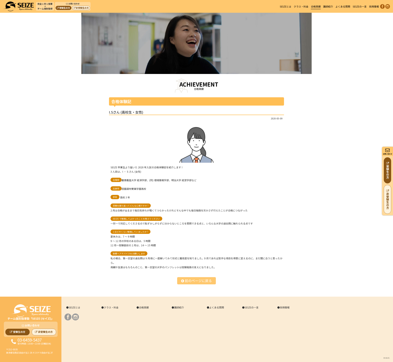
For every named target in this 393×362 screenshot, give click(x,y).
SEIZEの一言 (360, 6)
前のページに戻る (198, 280)
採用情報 (374, 6)
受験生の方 (64, 7)
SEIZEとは (285, 6)
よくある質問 (342, 6)
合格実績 (316, 6)
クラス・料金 (301, 6)
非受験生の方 (82, 7)
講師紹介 (328, 6)
